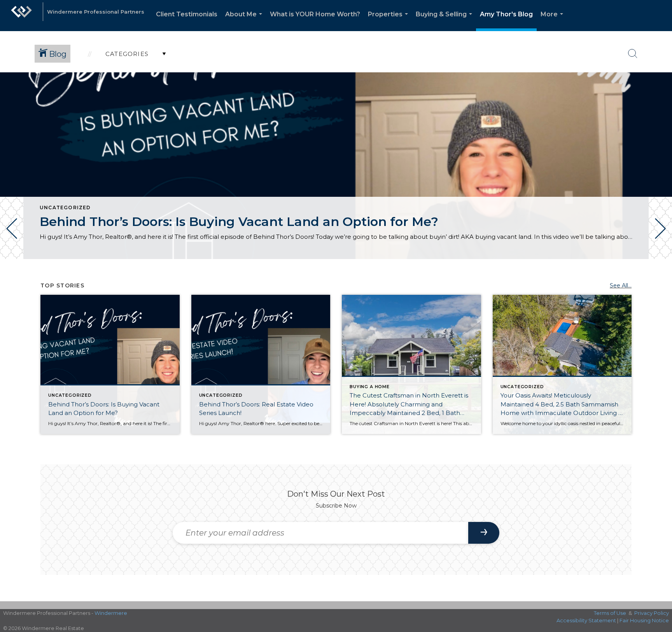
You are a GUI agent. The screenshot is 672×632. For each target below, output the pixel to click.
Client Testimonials (186, 14)
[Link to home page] (21, 15)
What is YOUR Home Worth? (315, 14)
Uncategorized (65, 207)
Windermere (110, 613)
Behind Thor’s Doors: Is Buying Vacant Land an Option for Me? (239, 221)
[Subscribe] (483, 533)
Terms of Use (610, 613)
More (553, 21)
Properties (389, 21)
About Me (245, 21)
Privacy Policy (651, 613)
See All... (621, 285)
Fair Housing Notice (644, 620)
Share (660, 281)
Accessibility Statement (586, 620)
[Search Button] (632, 53)
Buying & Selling (445, 21)
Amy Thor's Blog (506, 14)
